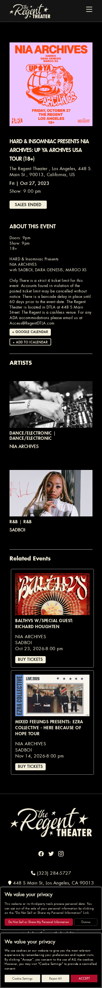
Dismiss (85, 922)
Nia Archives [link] (24, 446)
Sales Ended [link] (28, 204)
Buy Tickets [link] (30, 659)
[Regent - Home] (51, 822)
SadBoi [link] (17, 530)
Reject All (55, 978)
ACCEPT (84, 978)
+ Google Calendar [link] (30, 332)
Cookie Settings (22, 978)
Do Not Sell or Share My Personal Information (38, 922)
